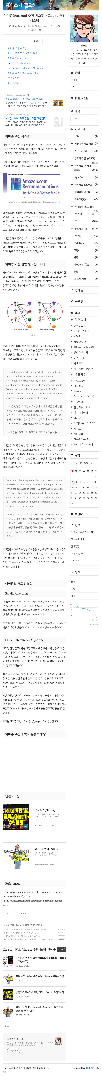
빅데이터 (78, 363)
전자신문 (75, 546)
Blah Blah (86, 243)
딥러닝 (77, 418)
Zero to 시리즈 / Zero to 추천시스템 (43, 26)
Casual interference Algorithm (27, 68)
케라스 (77, 428)
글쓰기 (74, 86)
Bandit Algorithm (21, 63)
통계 (91, 444)
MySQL (90, 347)
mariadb (78, 391)
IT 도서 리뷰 (86, 278)
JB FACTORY (92, 1067)
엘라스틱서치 (81, 352)
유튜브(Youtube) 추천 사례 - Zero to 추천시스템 (20, 933)
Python (78, 396)
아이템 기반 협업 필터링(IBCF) (23, 53)
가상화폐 (79, 402)
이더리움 (79, 423)
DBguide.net (77, 553)
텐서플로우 (80, 325)
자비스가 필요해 (15, 1039)
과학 (86, 257)
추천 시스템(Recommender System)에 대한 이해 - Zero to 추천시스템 (27, 939)
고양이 (86, 250)
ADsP (77, 336)
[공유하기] (10, 914)
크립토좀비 (80, 380)
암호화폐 (80, 320)
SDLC (77, 331)
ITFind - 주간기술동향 (82, 532)
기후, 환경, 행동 (86, 264)
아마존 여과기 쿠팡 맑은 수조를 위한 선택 (25, 118)
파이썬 (91, 396)
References (13, 82)
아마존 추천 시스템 (17, 48)
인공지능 (78, 407)
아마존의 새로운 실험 (18, 58)
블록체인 (80, 374)
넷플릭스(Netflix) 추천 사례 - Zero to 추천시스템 (20, 936)
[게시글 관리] (14, 914)
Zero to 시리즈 (9, 925)
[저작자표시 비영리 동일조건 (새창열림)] (32, 914)
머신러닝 (78, 386)
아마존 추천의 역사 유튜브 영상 (23, 73)
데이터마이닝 (81, 412)
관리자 (74, 79)
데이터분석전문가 (83, 368)
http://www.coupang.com (15, 95)
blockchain (80, 342)
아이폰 (77, 347)
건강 (86, 271)
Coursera (75, 560)
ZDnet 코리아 (77, 539)
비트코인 (79, 358)
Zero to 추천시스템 (22, 925)
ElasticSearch (81, 439)
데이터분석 (80, 434)
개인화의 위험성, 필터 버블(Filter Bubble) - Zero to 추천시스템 (25, 930)
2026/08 (84, 463)
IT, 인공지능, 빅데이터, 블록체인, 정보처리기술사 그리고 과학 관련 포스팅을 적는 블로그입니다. (30, 1044)
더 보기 (61, 949)
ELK (87, 331)
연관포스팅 (13, 77)
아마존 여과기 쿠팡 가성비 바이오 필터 (24, 99)
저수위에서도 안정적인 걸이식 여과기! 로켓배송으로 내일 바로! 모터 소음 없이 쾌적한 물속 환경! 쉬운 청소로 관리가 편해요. (26, 123)
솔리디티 (78, 444)
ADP (92, 423)
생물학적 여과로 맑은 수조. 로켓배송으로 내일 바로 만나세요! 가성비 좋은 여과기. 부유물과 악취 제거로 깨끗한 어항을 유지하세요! (26, 104)
